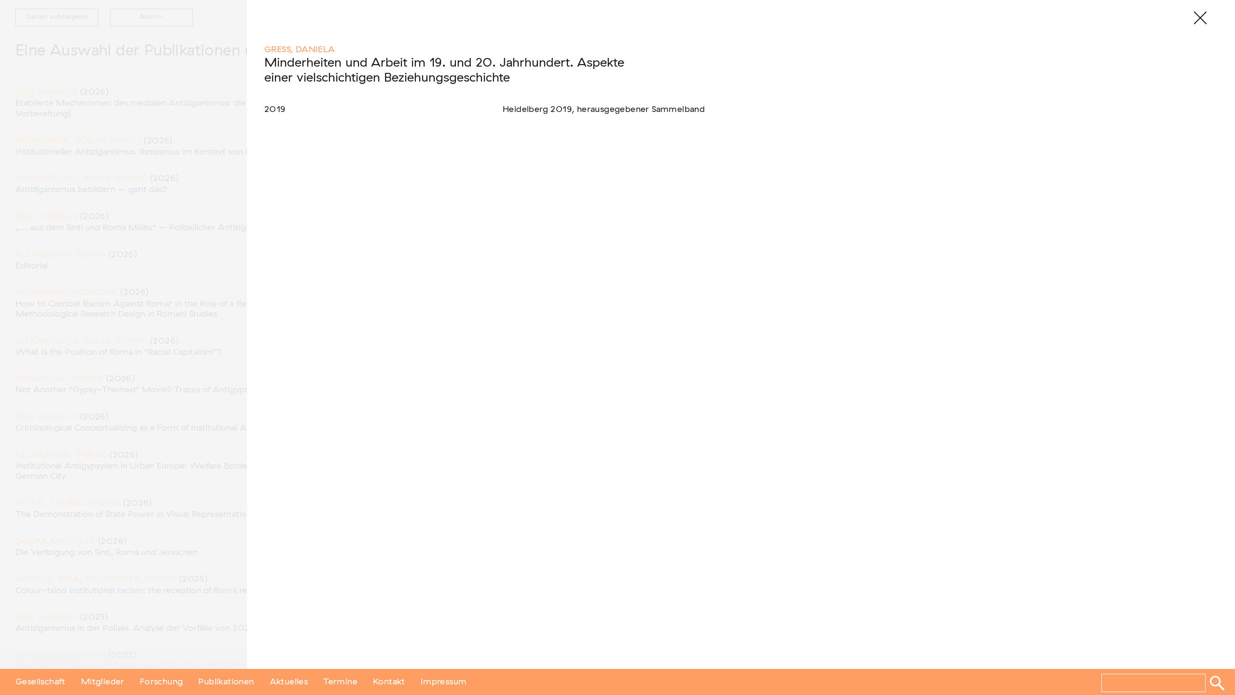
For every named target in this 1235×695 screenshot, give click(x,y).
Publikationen (226, 682)
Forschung (161, 682)
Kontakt (389, 682)
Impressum (444, 682)
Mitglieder (102, 682)
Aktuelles (289, 682)
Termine (340, 682)
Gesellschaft (40, 682)
